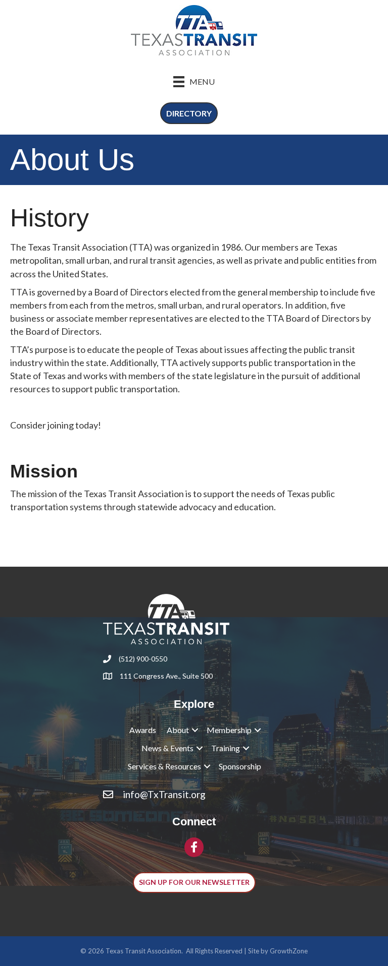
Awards (142, 730)
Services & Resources (164, 766)
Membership (229, 730)
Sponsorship (240, 766)
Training (225, 748)
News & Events (167, 748)
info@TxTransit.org (164, 794)
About (178, 730)
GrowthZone (289, 951)
